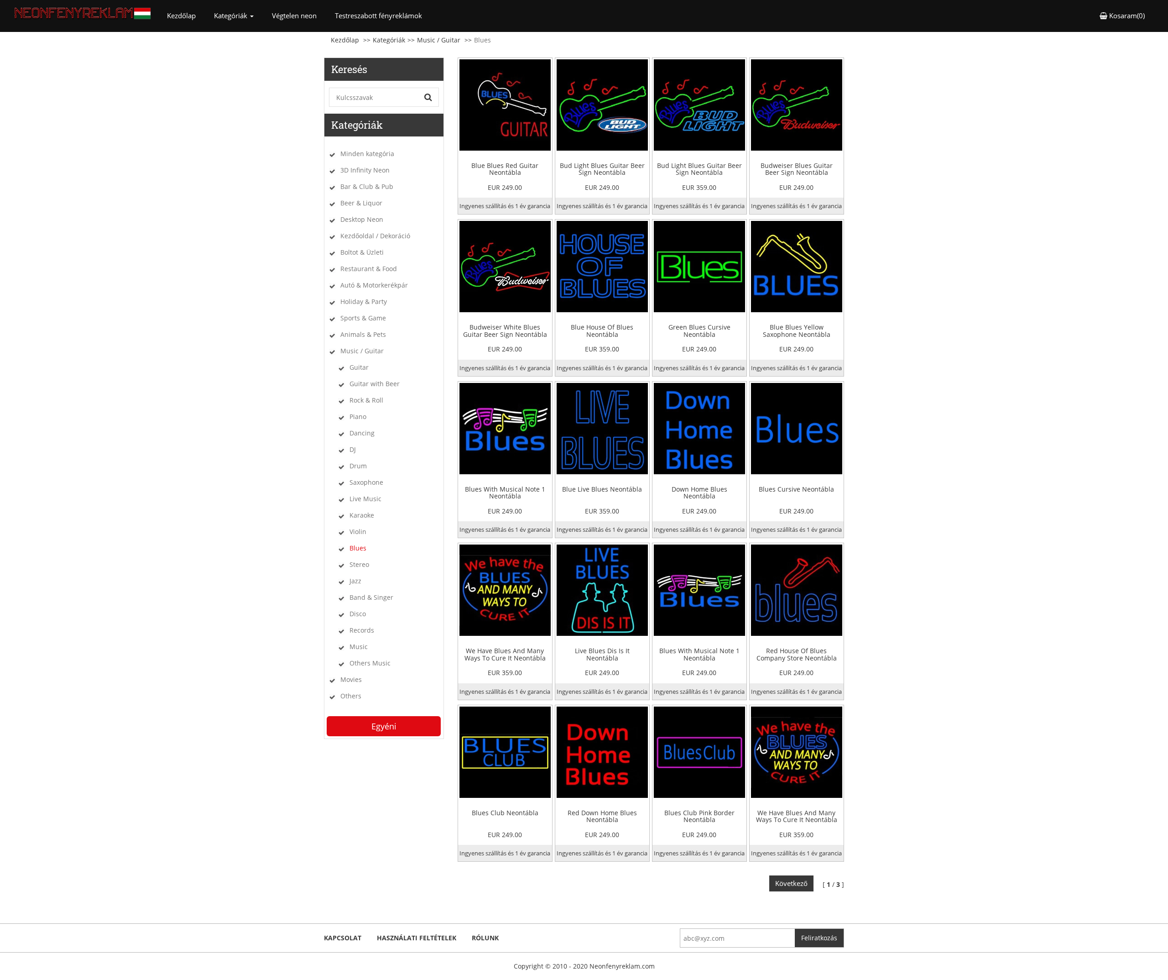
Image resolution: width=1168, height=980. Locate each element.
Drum (358, 465)
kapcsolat (342, 937)
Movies (351, 679)
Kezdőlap (186, 15)
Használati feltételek (416, 937)
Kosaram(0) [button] (1126, 15)
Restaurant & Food (368, 268)
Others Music (370, 663)
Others (350, 696)
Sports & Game (363, 318)
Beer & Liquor (361, 203)
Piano (357, 416)
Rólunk (485, 937)
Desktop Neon (361, 219)
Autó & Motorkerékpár (374, 285)
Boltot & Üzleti (362, 252)
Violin (357, 531)
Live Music (365, 498)
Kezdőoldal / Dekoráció (375, 235)
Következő (791, 883)
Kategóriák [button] (231, 15)
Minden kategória (367, 153)
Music (358, 646)
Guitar (359, 367)
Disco (357, 613)
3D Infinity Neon (365, 170)
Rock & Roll (366, 400)
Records (361, 630)
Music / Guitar (438, 40)
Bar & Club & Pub (366, 186)
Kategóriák (389, 40)
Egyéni (383, 726)
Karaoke (361, 515)
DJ (352, 449)
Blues (357, 548)
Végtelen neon (294, 15)
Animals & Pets (363, 334)
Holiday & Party (363, 301)
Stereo (359, 564)
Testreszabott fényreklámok (378, 15)
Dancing (362, 433)
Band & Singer (371, 597)
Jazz (355, 580)
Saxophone (366, 482)
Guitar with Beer (374, 383)
